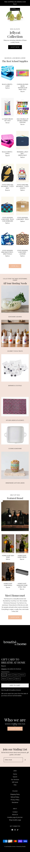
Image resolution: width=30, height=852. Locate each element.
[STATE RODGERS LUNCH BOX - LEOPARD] (22, 239)
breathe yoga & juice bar (15, 817)
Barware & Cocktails (15, 385)
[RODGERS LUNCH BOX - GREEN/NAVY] (22, 140)
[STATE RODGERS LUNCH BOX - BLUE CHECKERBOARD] (7, 206)
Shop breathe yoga (15, 820)
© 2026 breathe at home (10, 846)
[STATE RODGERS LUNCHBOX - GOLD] (22, 206)
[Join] (25, 760)
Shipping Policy (15, 794)
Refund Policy (15, 797)
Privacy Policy (15, 800)
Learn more (15, 728)
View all (15, 266)
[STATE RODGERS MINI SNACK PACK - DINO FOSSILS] (7, 239)
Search (15, 777)
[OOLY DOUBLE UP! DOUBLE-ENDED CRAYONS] (22, 107)
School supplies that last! (15, 39)
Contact (15, 812)
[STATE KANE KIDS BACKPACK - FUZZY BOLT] (7, 173)
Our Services (15, 779)
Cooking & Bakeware (15, 448)
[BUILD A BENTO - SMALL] (7, 140)
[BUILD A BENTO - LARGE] (7, 72)
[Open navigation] (2, 9)
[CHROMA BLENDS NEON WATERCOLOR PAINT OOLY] (22, 72)
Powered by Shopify (21, 846)
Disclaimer (15, 802)
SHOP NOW (15, 44)
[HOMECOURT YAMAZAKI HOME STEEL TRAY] (22, 571)
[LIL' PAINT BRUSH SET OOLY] (7, 107)
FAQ (15, 785)
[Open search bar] (6, 9)
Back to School (15, 35)
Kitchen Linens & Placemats (15, 420)
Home (15, 774)
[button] (15, 643)
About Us (15, 814)
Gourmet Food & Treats (15, 351)
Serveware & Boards (15, 316)
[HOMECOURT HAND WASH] (8, 571)
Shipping (4, 669)
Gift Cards (15, 782)
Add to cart (15, 685)
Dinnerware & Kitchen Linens (15, 483)
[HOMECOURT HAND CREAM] (22, 543)
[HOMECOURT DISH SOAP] (8, 543)
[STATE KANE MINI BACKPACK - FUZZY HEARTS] (22, 173)
